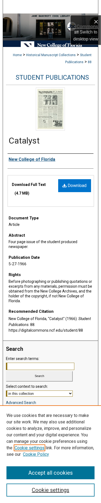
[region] (50, 454)
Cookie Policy (36, 454)
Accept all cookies (50, 473)
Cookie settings (29, 447)
